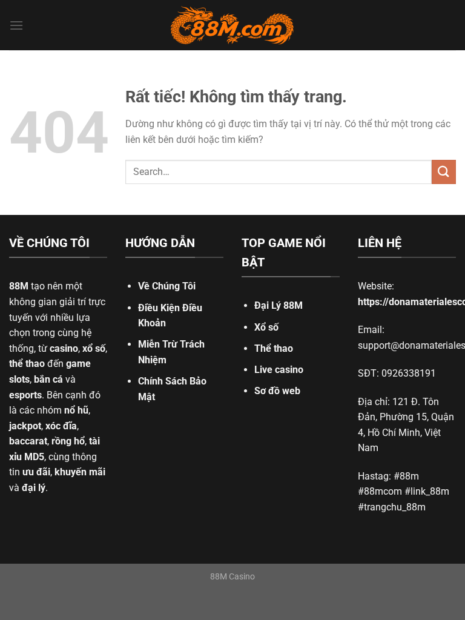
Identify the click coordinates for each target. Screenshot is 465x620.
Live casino (278, 369)
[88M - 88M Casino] (232, 25)
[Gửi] (444, 171)
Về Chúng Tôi (167, 286)
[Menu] (16, 25)
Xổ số (266, 327)
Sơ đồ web (277, 391)
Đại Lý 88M (278, 305)
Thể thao (273, 348)
